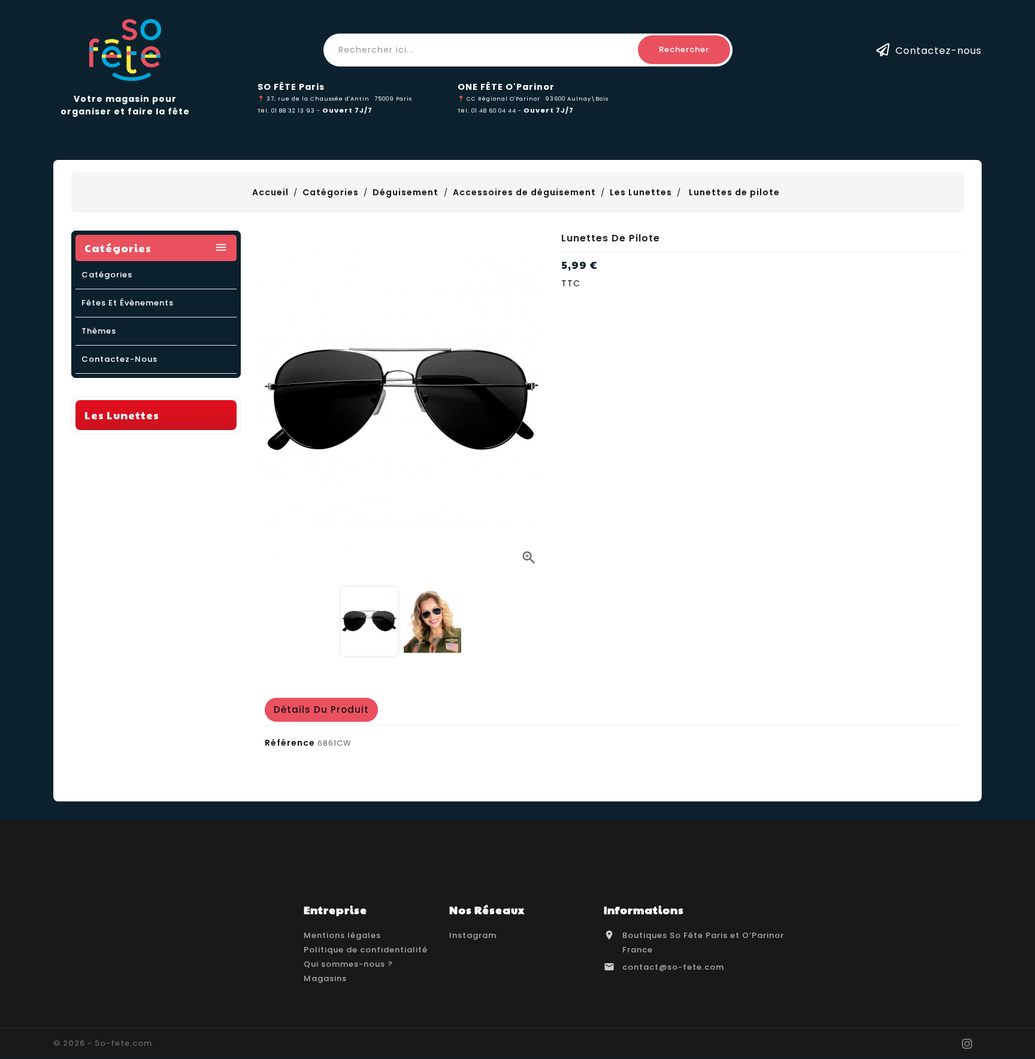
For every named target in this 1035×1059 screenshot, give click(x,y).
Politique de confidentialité (366, 949)
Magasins (325, 978)
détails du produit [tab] (321, 709)
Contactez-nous (938, 50)
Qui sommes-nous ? (348, 964)
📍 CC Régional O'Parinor (499, 98)
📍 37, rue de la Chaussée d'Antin (314, 98)
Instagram (473, 935)
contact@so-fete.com (673, 967)
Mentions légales (342, 935)
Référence (290, 742)
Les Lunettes (121, 414)
